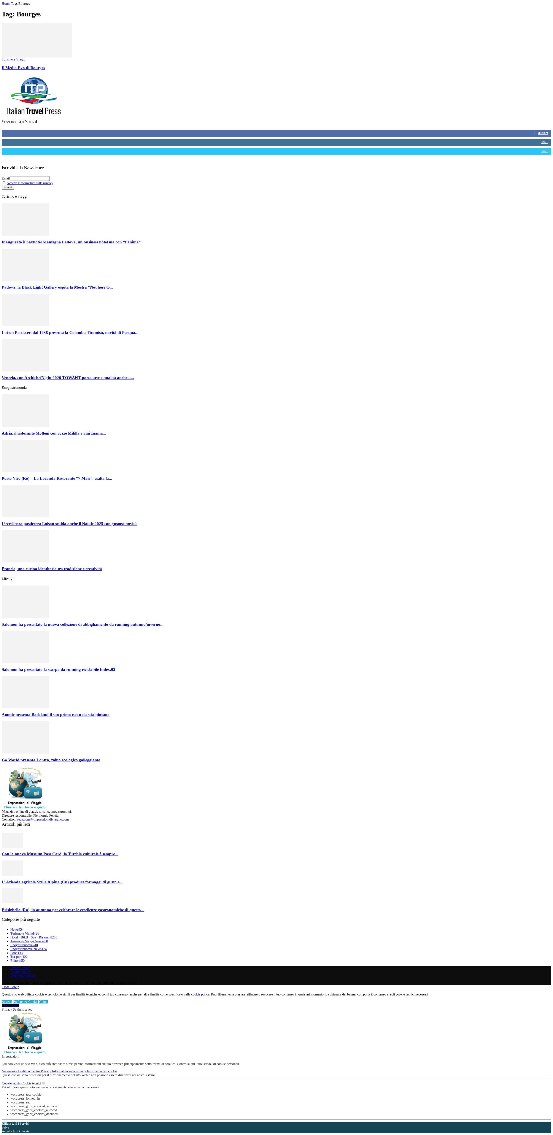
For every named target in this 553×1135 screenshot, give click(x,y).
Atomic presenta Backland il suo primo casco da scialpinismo (56, 714)
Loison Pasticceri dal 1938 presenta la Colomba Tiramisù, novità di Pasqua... (70, 332)
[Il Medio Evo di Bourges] (37, 56)
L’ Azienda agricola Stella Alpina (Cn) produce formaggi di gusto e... (62, 882)
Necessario (9, 1071)
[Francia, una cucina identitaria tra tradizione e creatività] (25, 561)
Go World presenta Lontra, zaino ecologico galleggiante (51, 760)
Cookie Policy (20, 972)
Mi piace (543, 133)
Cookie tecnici (11, 1083)
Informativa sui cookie (102, 1071)
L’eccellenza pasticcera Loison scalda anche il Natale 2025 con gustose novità (69, 523)
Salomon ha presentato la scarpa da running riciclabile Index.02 (58, 669)
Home (6, 3)
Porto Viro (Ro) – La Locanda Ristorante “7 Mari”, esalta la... (57, 478)
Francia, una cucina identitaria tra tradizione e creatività (52, 569)
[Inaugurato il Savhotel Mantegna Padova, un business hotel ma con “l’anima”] (25, 234)
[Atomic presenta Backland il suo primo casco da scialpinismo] (25, 707)
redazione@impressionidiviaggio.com (43, 819)
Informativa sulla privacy (69, 1071)
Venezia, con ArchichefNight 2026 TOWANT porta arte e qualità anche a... (68, 377)
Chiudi (43, 1001)
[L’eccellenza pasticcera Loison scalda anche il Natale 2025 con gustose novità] (25, 516)
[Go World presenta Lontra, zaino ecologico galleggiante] (25, 752)
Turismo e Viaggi (13, 59)
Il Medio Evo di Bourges (23, 67)
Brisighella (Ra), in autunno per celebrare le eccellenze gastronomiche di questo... (73, 910)
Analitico (24, 1071)
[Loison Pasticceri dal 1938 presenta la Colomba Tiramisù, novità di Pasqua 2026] (25, 325)
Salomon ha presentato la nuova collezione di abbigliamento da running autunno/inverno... (83, 624)
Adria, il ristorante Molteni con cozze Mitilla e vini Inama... (54, 433)
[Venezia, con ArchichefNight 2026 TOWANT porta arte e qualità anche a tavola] (25, 370)
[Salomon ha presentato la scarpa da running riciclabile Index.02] (25, 662)
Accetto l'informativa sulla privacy (30, 183)
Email (6, 178)
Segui (544, 142)
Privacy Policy (20, 968)
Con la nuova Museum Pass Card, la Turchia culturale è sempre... (60, 854)
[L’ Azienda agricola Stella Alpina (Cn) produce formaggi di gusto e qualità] (12, 874)
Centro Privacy (41, 1071)
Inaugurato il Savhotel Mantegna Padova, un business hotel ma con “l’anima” (71, 242)
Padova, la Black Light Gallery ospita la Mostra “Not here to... (57, 287)
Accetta (7, 1001)
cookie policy (200, 994)
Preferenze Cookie (23, 976)
